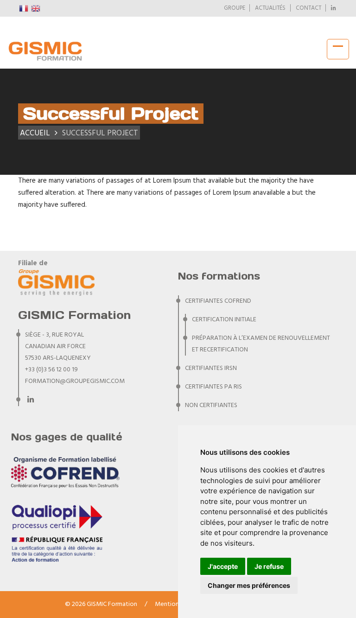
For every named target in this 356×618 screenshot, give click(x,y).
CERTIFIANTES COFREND (218, 301)
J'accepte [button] (223, 566)
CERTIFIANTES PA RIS (213, 387)
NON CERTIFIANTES (211, 405)
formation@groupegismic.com (75, 381)
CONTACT (308, 8)
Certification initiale (224, 319)
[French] (24, 8)
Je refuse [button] (269, 566)
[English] (36, 8)
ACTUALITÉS (270, 8)
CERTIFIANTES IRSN (211, 368)
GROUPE (234, 8)
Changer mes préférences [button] (249, 585)
